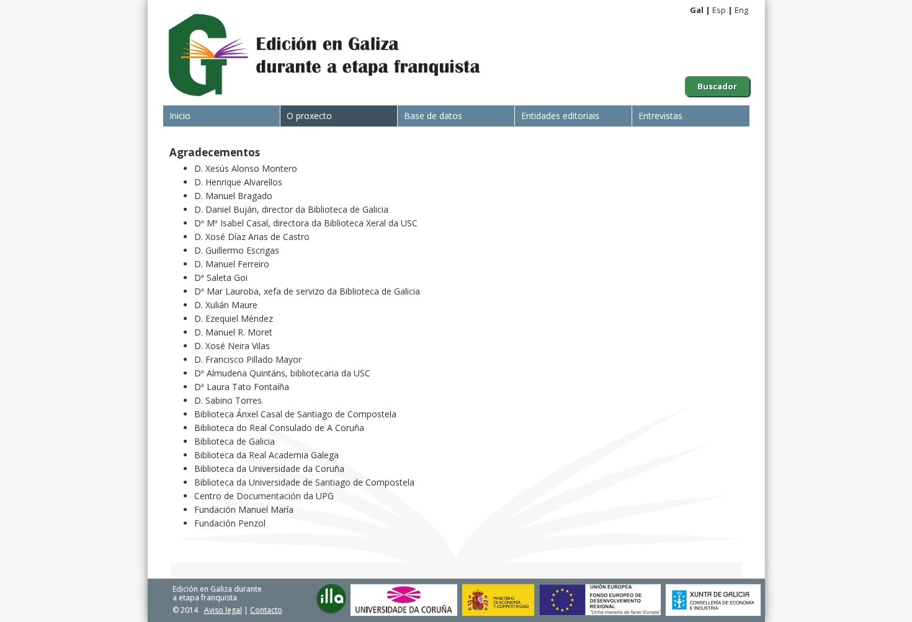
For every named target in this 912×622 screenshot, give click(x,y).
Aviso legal (223, 610)
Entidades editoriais (560, 116)
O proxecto (309, 116)
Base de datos (433, 116)
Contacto (266, 610)
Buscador (717, 86)
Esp (719, 10)
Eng (741, 10)
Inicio (179, 116)
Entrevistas (660, 116)
